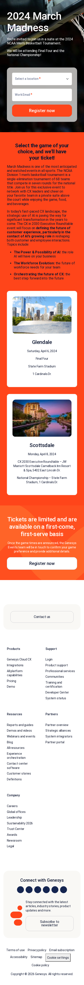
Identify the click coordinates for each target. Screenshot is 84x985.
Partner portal (54, 742)
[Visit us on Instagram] (29, 889)
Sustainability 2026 (20, 823)
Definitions (14, 779)
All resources (16, 748)
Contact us (42, 617)
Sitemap (36, 957)
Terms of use (15, 950)
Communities (54, 676)
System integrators (58, 736)
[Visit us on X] (37, 889)
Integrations (15, 665)
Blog (10, 742)
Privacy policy (37, 950)
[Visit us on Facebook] (46, 889)
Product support (56, 665)
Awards (12, 834)
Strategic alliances (58, 730)
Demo (11, 686)
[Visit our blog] (63, 889)
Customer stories (19, 773)
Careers (12, 806)
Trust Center (15, 829)
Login (49, 659)
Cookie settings (58, 957)
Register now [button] (42, 563)
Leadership (14, 817)
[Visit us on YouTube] (54, 889)
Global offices (16, 812)
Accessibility (18, 957)
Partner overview (56, 725)
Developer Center (57, 692)
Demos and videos (19, 730)
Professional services (60, 671)
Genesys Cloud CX (19, 659)
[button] (42, 111)
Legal (10, 846)
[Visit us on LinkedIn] (20, 889)
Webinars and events (21, 736)
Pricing (11, 681)
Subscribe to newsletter (49, 923)
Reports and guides (20, 725)
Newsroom (14, 840)
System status (55, 698)
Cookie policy (40, 965)
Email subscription (61, 950)
